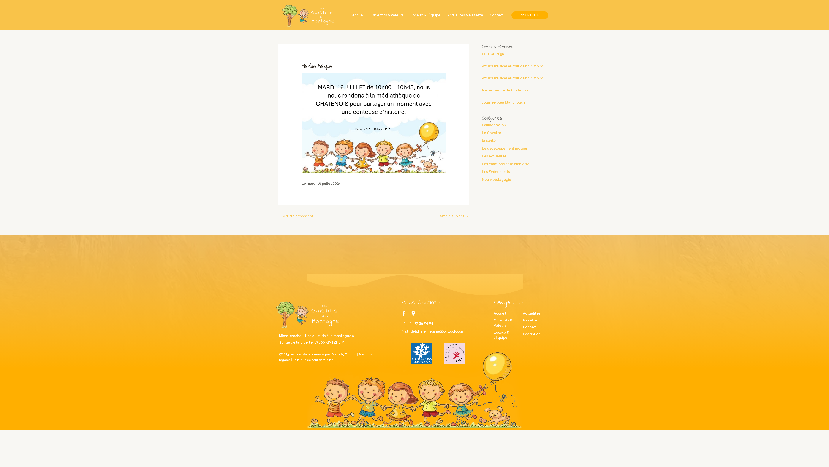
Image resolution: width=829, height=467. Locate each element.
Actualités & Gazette (465, 15)
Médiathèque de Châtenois (505, 90)
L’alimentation (494, 125)
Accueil (358, 15)
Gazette (530, 320)
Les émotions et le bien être (505, 164)
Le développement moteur (504, 148)
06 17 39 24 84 (421, 323)
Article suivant (454, 216)
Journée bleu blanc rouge (503, 102)
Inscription (532, 334)
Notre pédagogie (496, 180)
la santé (489, 141)
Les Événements (496, 172)
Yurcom (350, 354)
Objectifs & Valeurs (387, 15)
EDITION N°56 (493, 54)
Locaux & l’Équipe (425, 15)
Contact (497, 15)
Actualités (531, 313)
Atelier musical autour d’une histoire (512, 66)
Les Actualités (494, 156)
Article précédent (296, 216)
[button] (529, 15)
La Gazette (491, 133)
